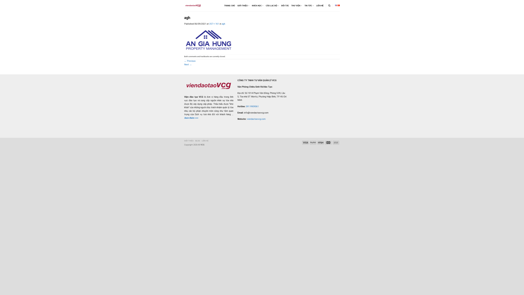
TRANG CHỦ (229, 6)
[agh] (208, 39)
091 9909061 (252, 106)
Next (188, 64)
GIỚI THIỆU (242, 6)
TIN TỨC (308, 6)
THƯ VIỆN (295, 6)
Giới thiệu (188, 141)
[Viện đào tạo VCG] (193, 6)
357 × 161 (214, 24)
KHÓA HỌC (257, 6)
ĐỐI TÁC (285, 6)
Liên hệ (205, 141)
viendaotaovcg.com (256, 119)
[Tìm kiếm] (329, 5)
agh (223, 24)
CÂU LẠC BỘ (271, 6)
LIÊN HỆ (320, 6)
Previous (190, 61)
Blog (197, 141)
